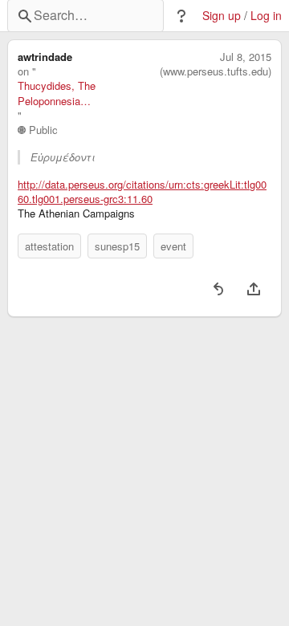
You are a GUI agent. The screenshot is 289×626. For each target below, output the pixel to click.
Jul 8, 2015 (245, 57)
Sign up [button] (221, 15)
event (173, 246)
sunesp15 (117, 246)
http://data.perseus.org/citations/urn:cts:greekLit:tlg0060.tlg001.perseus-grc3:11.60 (142, 191)
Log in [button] (266, 15)
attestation (49, 246)
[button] (181, 16)
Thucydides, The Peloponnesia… (57, 93)
